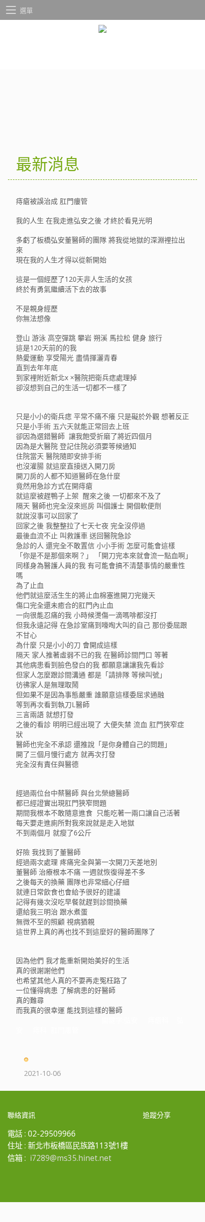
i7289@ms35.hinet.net (70, 1158)
